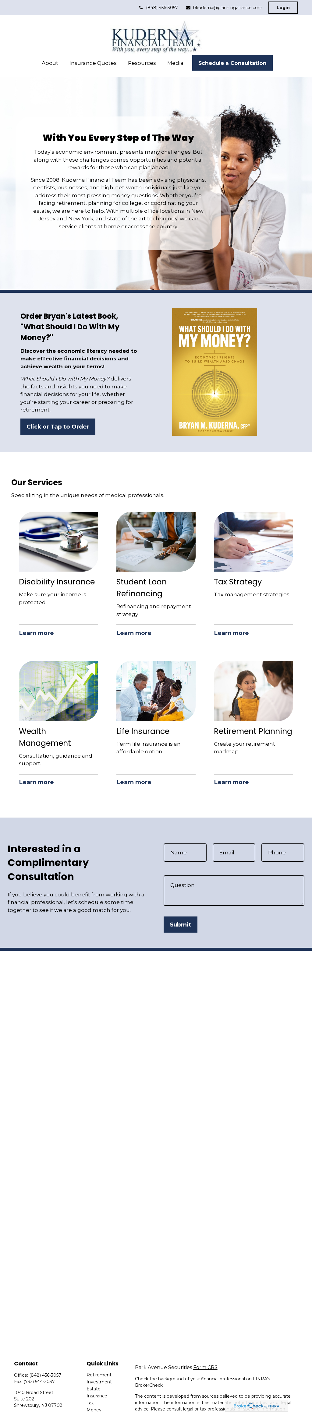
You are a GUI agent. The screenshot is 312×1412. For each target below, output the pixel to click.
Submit (180, 924)
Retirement (99, 1375)
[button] (50, 63)
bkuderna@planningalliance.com (227, 7)
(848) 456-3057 (162, 7)
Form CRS (205, 1367)
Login (283, 7)
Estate (94, 1389)
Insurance (97, 1396)
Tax (90, 1403)
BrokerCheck (149, 1385)
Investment (99, 1382)
